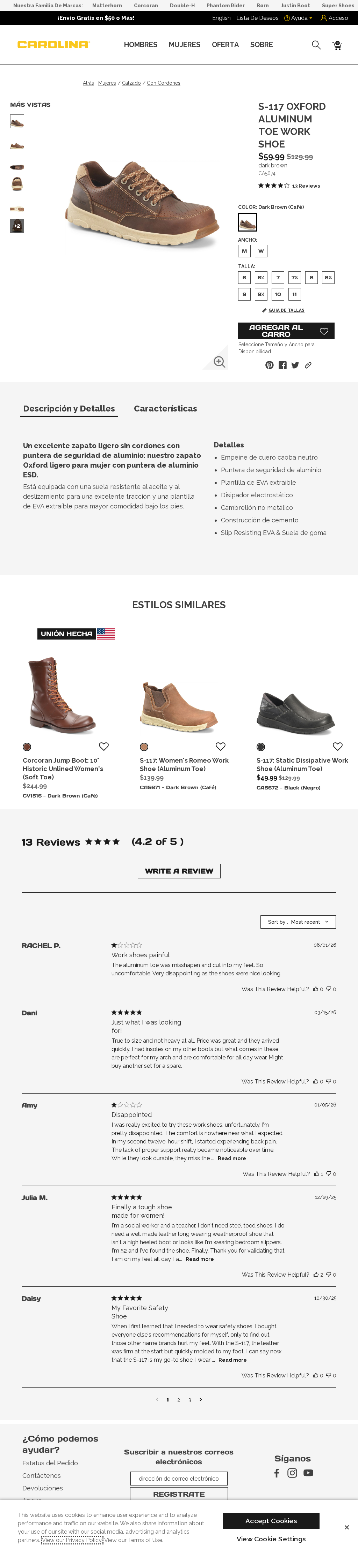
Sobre (261, 44)
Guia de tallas (286, 310)
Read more (232, 1158)
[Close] (347, 1527)
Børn (263, 5)
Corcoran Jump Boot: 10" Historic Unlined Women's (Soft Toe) (63, 769)
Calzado (131, 83)
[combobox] (298, 922)
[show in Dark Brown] (27, 747)
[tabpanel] (180, 491)
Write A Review (179, 871)
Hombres (140, 44)
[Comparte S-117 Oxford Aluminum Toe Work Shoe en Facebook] (282, 365)
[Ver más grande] (219, 362)
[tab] (75, 411)
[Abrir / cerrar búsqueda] (317, 45)
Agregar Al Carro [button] (276, 331)
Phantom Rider (226, 5)
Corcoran (146, 5)
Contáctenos (41, 1475)
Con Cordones (163, 83)
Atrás (88, 83)
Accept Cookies (271, 1521)
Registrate (179, 1494)
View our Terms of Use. (133, 1540)
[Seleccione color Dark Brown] (247, 222)
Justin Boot (295, 5)
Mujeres (184, 44)
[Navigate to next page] (201, 1399)
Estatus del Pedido (50, 1463)
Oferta (225, 44)
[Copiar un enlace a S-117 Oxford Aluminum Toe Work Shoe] (308, 365)
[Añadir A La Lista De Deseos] (324, 331)
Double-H (182, 5)
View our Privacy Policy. (72, 1540)
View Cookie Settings (271, 1539)
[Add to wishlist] (104, 747)
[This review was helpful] (315, 989)
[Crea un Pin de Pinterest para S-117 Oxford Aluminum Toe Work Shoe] (269, 365)
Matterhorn (107, 5)
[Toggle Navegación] (163, 45)
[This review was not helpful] (328, 989)
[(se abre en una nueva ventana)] (276, 1473)
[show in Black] (260, 747)
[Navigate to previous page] (157, 1399)
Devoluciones (42, 1488)
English (221, 18)
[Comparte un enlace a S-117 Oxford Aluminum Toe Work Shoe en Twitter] (295, 365)
